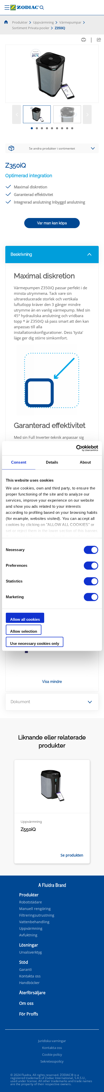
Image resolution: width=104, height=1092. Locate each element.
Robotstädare (30, 902)
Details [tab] (52, 462)
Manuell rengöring (35, 909)
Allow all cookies (25, 619)
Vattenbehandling (34, 922)
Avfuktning (28, 935)
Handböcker (29, 983)
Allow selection (23, 631)
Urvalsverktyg (30, 952)
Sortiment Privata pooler (30, 28)
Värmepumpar (70, 22)
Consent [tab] (18, 462)
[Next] (87, 114)
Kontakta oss (30, 976)
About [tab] (85, 462)
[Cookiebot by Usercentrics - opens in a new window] (76, 448)
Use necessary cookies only (34, 643)
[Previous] (16, 114)
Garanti (25, 970)
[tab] (32, 128)
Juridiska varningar (52, 1041)
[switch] (91, 565)
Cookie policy (52, 1054)
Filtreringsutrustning (36, 915)
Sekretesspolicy (52, 1061)
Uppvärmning (43, 22)
